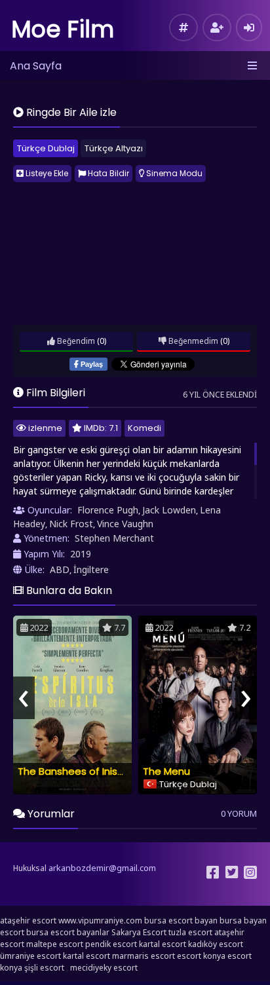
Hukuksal (30, 868)
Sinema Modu (173, 173)
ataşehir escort (28, 920)
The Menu (166, 771)
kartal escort (162, 944)
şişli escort (44, 967)
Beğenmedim (192, 340)
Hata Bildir (107, 173)
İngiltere (91, 569)
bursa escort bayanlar (67, 932)
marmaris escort (143, 955)
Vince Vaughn (125, 523)
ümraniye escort (30, 955)
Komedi (144, 428)
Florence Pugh (107, 510)
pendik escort (111, 944)
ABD (59, 569)
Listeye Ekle (46, 173)
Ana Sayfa (36, 65)
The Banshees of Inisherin (79, 771)
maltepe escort (54, 944)
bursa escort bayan (181, 920)
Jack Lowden (169, 510)
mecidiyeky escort (104, 967)
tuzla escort (190, 932)
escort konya (201, 955)
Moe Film (63, 29)
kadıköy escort (215, 944)
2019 (80, 554)
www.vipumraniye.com (100, 920)
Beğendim (75, 340)
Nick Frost (71, 523)
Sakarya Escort (138, 932)
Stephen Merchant (114, 538)
